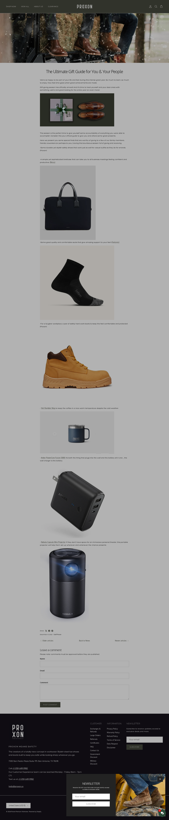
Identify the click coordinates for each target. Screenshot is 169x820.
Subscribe (91, 804)
